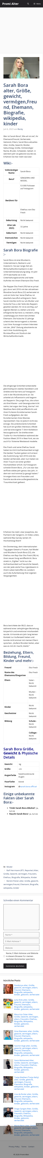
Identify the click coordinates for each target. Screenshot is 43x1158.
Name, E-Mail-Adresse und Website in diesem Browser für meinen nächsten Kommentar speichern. (22, 956)
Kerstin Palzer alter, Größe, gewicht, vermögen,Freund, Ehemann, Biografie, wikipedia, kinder (21, 884)
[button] (28, 3)
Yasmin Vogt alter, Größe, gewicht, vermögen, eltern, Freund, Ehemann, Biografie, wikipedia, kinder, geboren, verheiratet (26, 1050)
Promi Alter (10, 4)
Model (9, 866)
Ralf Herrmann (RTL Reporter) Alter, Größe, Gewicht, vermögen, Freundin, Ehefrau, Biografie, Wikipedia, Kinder (21, 874)
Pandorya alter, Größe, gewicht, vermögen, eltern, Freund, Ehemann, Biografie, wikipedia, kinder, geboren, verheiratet (26, 990)
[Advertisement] (21, 31)
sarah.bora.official (28, 786)
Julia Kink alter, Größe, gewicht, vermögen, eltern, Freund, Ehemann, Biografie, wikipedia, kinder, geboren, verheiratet (26, 1004)
